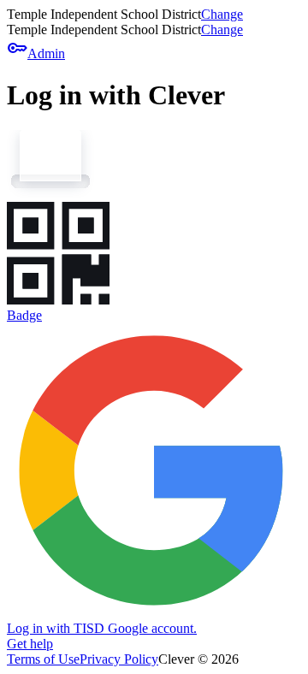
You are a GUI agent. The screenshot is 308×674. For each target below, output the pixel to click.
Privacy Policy (119, 659)
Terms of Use (43, 659)
